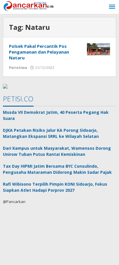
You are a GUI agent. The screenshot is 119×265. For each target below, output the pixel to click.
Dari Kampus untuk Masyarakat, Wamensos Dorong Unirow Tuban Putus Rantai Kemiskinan (57, 151)
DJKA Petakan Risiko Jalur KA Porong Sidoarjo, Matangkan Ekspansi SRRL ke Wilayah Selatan (51, 133)
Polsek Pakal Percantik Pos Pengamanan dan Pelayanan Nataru (39, 52)
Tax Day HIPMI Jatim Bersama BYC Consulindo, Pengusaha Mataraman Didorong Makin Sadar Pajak (57, 169)
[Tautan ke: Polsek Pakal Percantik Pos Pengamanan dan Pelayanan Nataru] (98, 49)
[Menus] (112, 7)
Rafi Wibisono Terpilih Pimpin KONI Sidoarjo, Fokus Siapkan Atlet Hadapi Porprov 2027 (55, 187)
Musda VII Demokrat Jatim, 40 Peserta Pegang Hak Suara (56, 115)
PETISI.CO (18, 98)
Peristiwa (18, 67)
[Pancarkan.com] (29, 5)
